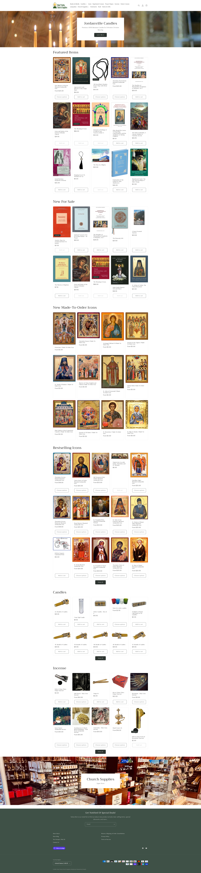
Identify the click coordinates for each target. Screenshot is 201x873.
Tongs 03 (96, 693)
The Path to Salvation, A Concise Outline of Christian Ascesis (139, 134)
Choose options (62, 97)
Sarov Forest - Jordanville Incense (60, 728)
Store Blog (56, 836)
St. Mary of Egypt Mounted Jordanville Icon (138, 567)
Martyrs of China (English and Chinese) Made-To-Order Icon (87, 383)
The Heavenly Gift (118, 238)
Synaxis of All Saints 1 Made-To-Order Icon (88, 433)
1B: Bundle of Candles (80, 644)
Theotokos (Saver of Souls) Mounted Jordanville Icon (118, 567)
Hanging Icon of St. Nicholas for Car (79, 175)
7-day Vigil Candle (79, 617)
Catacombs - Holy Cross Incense (100, 728)
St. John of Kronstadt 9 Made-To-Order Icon (111, 392)
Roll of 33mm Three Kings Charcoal (60, 690)
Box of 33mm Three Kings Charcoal (118, 693)
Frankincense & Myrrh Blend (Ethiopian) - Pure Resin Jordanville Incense (81, 730)
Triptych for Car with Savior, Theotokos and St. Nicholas (119, 464)
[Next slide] (104, 807)
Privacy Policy (105, 836)
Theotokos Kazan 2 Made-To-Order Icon (87, 342)
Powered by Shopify (81, 869)
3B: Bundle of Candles (99, 644)
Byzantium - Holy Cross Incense (139, 694)
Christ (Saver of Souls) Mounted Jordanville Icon (80, 482)
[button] (84, 4)
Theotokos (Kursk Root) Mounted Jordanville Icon (119, 82)
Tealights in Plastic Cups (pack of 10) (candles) (137, 613)
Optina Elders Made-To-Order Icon (135, 386)
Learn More (100, 35)
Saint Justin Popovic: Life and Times (119, 288)
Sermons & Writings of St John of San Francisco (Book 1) (100, 131)
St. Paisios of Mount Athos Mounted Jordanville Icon (138, 524)
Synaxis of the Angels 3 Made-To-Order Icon (136, 343)
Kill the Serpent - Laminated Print (60, 554)
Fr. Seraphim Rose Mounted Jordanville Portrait (99, 521)
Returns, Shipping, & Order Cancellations (113, 833)
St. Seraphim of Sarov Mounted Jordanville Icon (99, 567)
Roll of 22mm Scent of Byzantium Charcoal (138, 737)
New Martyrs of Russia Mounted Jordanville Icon (61, 87)
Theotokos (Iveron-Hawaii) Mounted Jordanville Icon (60, 479)
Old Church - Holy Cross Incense (81, 694)
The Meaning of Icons (80, 129)
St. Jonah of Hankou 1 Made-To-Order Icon (64, 385)
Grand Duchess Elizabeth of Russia (60, 179)
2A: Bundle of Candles (61, 612)
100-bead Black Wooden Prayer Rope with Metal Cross (100, 86)
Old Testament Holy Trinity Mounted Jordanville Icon (99, 479)
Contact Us (56, 842)
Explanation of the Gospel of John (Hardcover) (118, 181)
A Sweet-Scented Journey (137, 232)
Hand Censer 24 (117, 728)
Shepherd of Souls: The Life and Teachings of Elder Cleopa (139, 180)
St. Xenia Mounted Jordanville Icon (79, 565)
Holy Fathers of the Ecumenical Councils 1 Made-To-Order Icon (64, 431)
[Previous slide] (97, 807)
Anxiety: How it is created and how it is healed (61, 242)
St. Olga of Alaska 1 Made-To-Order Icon (135, 432)
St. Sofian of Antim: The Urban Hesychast (139, 286)
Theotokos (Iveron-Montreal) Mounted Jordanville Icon (60, 523)
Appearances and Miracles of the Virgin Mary (80, 89)
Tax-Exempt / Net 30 (59, 839)
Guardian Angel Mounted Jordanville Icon (138, 482)
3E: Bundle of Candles (61, 644)
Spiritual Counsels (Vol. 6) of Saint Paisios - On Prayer (81, 236)
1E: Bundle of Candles (138, 644)
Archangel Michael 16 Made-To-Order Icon (112, 344)
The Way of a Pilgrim (99, 165)
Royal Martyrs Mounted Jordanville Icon (81, 524)
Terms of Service (106, 839)
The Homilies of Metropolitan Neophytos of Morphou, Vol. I (139, 87)
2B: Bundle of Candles (119, 644)
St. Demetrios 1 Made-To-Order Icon (112, 432)
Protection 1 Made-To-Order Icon (64, 347)
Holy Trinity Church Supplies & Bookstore (66, 869)
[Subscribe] (114, 824)
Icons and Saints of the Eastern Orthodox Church (61, 133)
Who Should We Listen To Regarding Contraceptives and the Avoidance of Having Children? (119, 133)
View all (100, 582)
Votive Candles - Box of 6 (100, 612)
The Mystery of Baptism (62, 285)
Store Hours (56, 833)
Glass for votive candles (119, 608)
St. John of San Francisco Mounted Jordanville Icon (118, 521)
